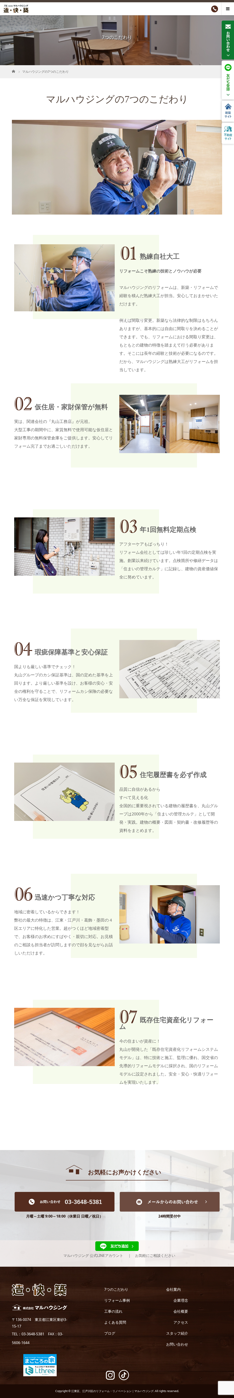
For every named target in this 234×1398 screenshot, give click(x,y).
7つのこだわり (116, 1289)
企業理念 (180, 1300)
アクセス (180, 1322)
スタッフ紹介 (177, 1333)
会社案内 (173, 1289)
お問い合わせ (177, 1344)
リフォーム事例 (117, 1300)
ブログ (109, 1333)
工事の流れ (113, 1311)
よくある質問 (115, 1322)
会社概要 (180, 1311)
